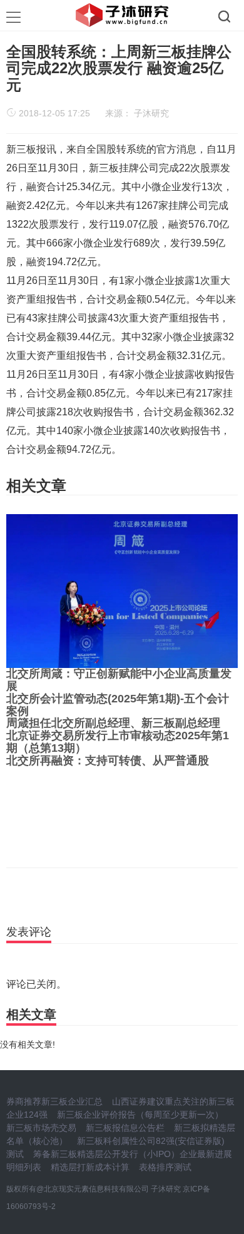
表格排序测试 (165, 1167)
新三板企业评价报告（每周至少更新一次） (140, 1115)
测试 (15, 1154)
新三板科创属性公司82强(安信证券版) (151, 1141)
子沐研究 (151, 113)
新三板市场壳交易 (41, 1128)
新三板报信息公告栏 (125, 1128)
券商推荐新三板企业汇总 (54, 1101)
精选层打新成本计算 (90, 1167)
